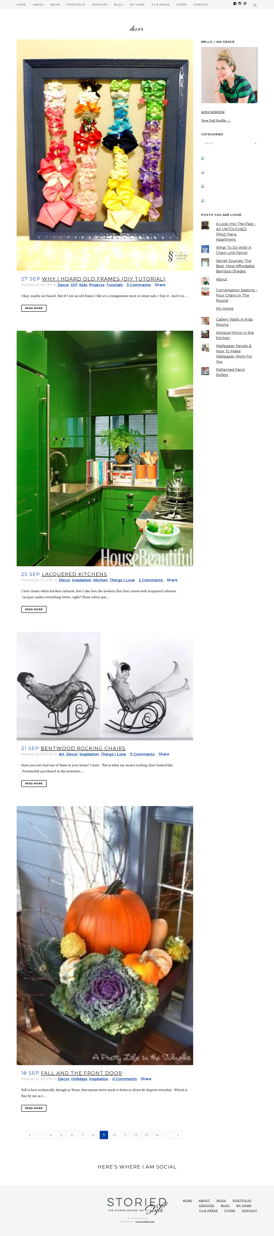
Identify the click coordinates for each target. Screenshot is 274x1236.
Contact (249, 1210)
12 (136, 1135)
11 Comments (142, 754)
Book (221, 1200)
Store (229, 1210)
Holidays (79, 1079)
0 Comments (124, 1079)
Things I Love (122, 580)
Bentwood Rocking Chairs (83, 748)
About (221, 279)
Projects (97, 285)
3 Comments (139, 285)
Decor (63, 285)
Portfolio (242, 1200)
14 (157, 1135)
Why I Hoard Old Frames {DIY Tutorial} (103, 279)
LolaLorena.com (145, 1222)
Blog (225, 1205)
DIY (74, 285)
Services (206, 1205)
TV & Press (208, 1210)
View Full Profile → (215, 120)
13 (146, 1135)
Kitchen (100, 580)
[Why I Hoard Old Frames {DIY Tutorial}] (105, 155)
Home (187, 1200)
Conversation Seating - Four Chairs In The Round (236, 295)
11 (125, 1135)
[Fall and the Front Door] (105, 935)
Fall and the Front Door (81, 1073)
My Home (224, 308)
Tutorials (114, 285)
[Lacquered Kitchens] (105, 448)
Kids (83, 285)
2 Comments (151, 580)
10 (114, 1135)
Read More (34, 308)
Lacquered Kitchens (74, 574)
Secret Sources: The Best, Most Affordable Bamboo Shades (235, 266)
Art (61, 754)
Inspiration (81, 580)
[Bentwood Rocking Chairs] (105, 686)
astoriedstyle (213, 112)
